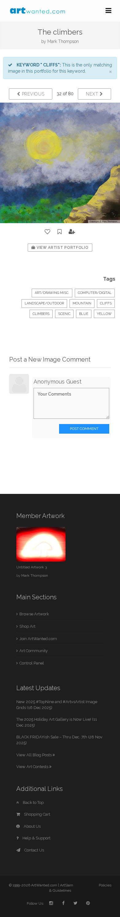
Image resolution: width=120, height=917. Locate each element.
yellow (104, 314)
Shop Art (27, 626)
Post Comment (84, 429)
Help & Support (36, 838)
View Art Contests (32, 766)
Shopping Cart (36, 814)
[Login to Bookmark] (60, 231)
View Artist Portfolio (61, 247)
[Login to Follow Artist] (72, 231)
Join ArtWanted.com (38, 638)
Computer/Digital (95, 293)
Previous (32, 93)
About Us (32, 826)
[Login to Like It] (48, 231)
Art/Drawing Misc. (52, 293)
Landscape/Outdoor (44, 303)
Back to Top (33, 802)
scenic (64, 314)
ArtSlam (66, 885)
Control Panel (31, 663)
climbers (41, 314)
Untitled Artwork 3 (31, 567)
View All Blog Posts (34, 755)
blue (83, 314)
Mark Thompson (63, 41)
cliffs (106, 303)
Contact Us (33, 850)
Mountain (82, 303)
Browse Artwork (34, 614)
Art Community (33, 650)
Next (93, 93)
